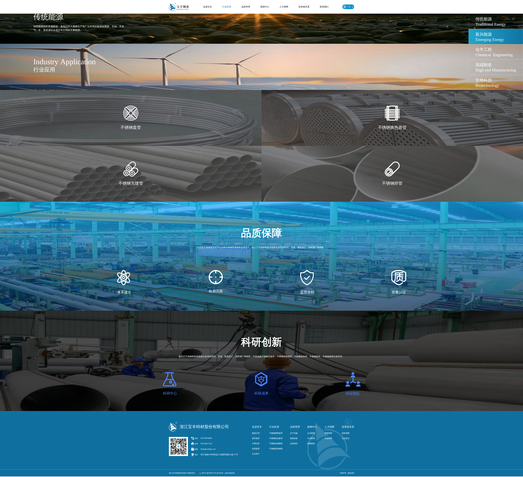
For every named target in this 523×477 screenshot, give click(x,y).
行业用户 (256, 454)
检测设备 (294, 438)
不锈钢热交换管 (276, 438)
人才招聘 (283, 7)
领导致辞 (256, 438)
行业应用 (226, 7)
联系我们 (324, 7)
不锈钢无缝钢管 (276, 444)
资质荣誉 (256, 449)
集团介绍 (256, 433)
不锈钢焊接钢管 (276, 449)
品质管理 (245, 7)
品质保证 (294, 444)
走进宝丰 (207, 7)
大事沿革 (256, 444)
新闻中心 (264, 7)
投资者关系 (304, 7)
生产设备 (294, 433)
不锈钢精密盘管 (276, 433)
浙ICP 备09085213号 (209, 473)
